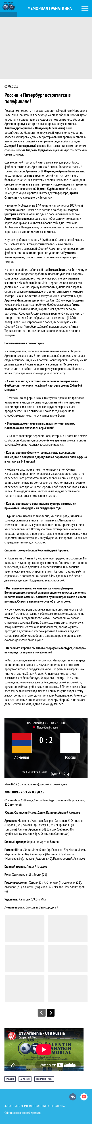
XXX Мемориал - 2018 (34, 772)
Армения (21, 757)
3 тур (66, 774)
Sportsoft (36, 1113)
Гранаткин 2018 (44, 1078)
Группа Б (55, 774)
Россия (70, 757)
